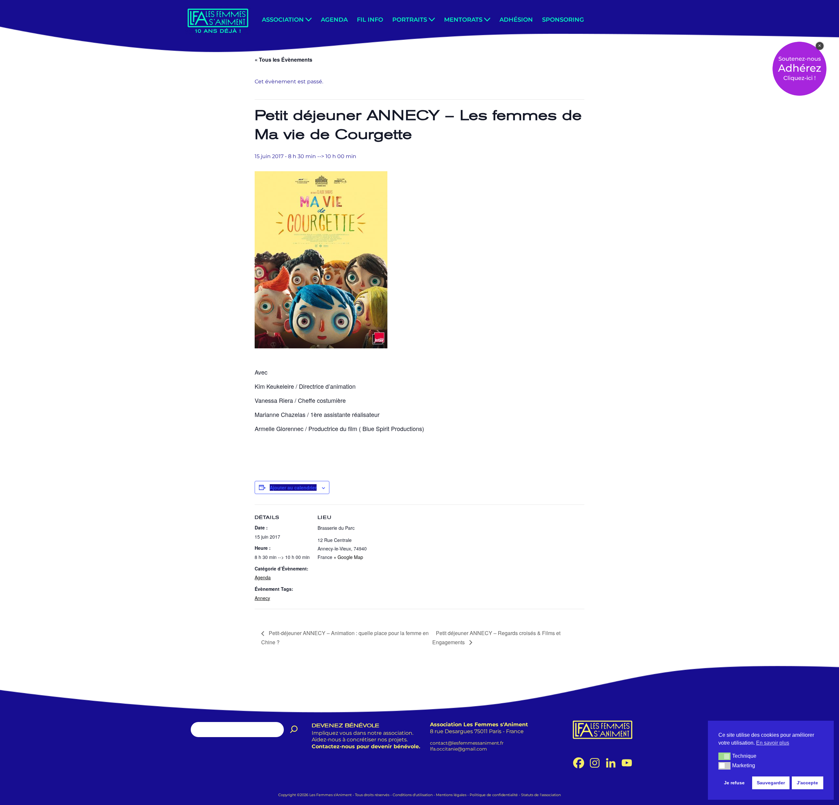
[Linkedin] (610, 762)
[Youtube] (626, 762)
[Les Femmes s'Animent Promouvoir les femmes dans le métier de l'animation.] (218, 20)
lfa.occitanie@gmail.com (458, 749)
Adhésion (516, 19)
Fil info (370, 19)
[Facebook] (578, 762)
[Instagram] (594, 762)
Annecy (262, 598)
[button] (308, 19)
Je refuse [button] (734, 782)
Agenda (334, 19)
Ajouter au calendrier (293, 487)
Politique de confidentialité (494, 795)
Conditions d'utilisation (413, 795)
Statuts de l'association (541, 795)
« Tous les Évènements (283, 59)
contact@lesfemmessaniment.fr (467, 743)
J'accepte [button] (807, 782)
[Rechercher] (294, 729)
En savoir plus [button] (772, 743)
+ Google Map (348, 557)
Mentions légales (451, 795)
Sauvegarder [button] (771, 782)
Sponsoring (563, 19)
